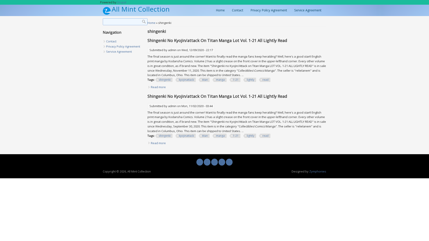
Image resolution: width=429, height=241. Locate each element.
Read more (158, 87)
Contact (237, 10)
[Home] (107, 14)
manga (220, 80)
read (266, 80)
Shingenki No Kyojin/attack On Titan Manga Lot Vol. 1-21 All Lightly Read (217, 40)
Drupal (121, 2)
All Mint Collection (141, 9)
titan (205, 80)
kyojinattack (186, 80)
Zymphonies (317, 171)
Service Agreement (308, 10)
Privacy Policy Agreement (268, 10)
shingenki (165, 80)
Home (220, 10)
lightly (250, 80)
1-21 (236, 80)
